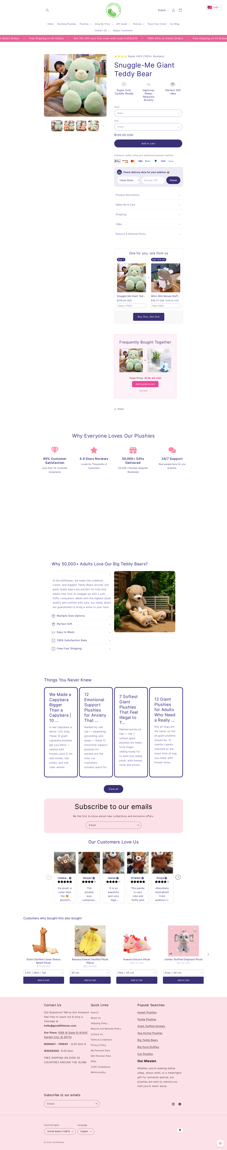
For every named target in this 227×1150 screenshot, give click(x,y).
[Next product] (208, 954)
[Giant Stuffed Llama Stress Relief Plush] (43, 941)
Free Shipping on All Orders (20, 38)
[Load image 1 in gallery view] (57, 126)
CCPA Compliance (100, 1066)
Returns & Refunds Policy (131, 234)
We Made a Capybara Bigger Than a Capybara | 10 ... (60, 707)
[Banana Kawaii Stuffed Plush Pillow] (90, 941)
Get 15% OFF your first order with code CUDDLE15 (79, 38)
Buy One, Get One (149, 316)
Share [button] (120, 409)
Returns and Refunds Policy (106, 1028)
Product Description (127, 195)
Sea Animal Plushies (149, 1033)
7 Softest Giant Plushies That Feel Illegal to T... (128, 709)
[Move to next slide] (178, 877)
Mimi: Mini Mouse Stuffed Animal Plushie (165, 296)
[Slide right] (103, 126)
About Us (96, 1018)
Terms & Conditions (101, 1039)
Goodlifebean (58, 1142)
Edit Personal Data (101, 1056)
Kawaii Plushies (147, 1012)
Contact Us (97, 1034)
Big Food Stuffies (148, 1047)
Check (173, 180)
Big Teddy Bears (147, 1040)
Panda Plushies (146, 1019)
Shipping (121, 214)
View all (113, 789)
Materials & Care (125, 204)
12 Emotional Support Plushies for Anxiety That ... (95, 707)
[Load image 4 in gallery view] (93, 126)
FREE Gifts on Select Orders (138, 38)
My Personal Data (100, 1050)
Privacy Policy (98, 1045)
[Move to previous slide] (49, 877)
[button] (47, 10)
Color (117, 107)
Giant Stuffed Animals (151, 1026)
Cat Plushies (145, 1053)
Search (95, 1012)
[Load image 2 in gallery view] (69, 126)
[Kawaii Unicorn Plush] (137, 941)
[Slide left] (47, 126)
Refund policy (98, 1072)
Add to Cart (43, 980)
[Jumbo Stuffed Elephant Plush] (183, 941)
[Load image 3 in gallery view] (81, 126)
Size (116, 121)
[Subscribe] (137, 825)
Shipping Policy (99, 1023)
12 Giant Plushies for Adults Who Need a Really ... (164, 709)
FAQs (119, 224)
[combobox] (131, 306)
